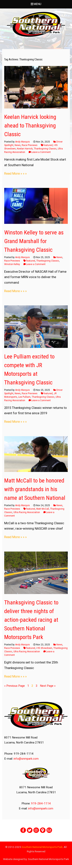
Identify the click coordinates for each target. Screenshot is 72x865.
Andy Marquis (22, 141)
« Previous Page (14, 686)
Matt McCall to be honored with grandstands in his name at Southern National (34, 489)
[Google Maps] (43, 830)
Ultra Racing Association (26, 512)
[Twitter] (29, 830)
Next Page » (47, 686)
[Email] (49, 830)
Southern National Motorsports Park (42, 846)
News (18, 145)
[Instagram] (36, 830)
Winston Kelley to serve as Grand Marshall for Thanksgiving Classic (34, 241)
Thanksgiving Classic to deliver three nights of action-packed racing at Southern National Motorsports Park (31, 619)
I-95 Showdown (44, 648)
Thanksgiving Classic (45, 148)
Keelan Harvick (25, 148)
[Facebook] (23, 830)
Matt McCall (42, 509)
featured (48, 145)
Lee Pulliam (24, 397)
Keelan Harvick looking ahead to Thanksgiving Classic (30, 125)
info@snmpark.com (26, 758)
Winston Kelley (12, 264)
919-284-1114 (41, 803)
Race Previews (29, 145)
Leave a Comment (41, 152)
